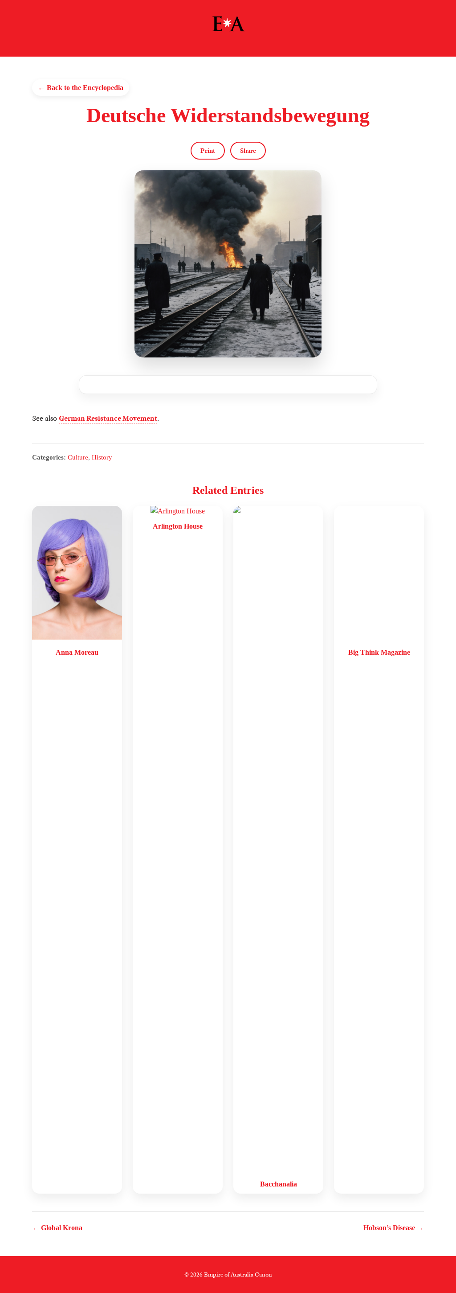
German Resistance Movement (108, 418)
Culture (78, 457)
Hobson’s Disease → (393, 1227)
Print (207, 150)
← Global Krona (57, 1227)
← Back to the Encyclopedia (80, 87)
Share (248, 150)
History (102, 457)
